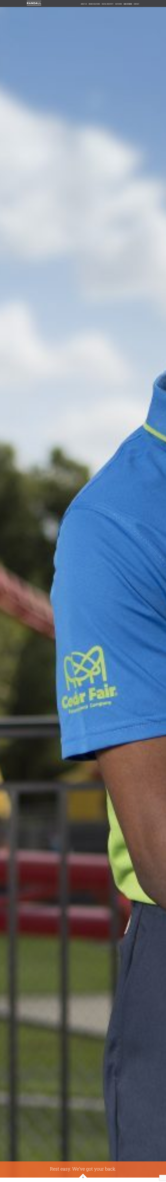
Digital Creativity (107, 4)
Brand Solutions (94, 4)
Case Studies (128, 4)
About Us (84, 4)
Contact (136, 4)
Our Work (118, 4)
